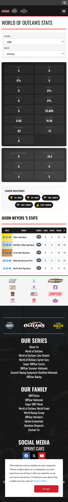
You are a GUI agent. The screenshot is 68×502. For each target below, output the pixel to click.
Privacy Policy (40, 481)
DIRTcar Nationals (34, 400)
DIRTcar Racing (34, 377)
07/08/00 (7, 245)
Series (6, 48)
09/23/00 (7, 260)
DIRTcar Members (34, 417)
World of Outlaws (34, 351)
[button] (64, 3)
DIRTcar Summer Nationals (34, 368)
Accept (46, 488)
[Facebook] (26, 455)
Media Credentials (34, 421)
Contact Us (34, 430)
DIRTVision (34, 396)
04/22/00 (7, 237)
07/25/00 (7, 252)
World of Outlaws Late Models (34, 355)
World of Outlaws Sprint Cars (34, 360)
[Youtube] (41, 455)
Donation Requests (34, 425)
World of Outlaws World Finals (34, 408)
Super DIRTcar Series (34, 364)
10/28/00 (7, 268)
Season (7, 36)
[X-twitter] (34, 455)
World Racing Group (34, 413)
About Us (34, 347)
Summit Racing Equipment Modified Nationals (34, 372)
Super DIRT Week (34, 404)
